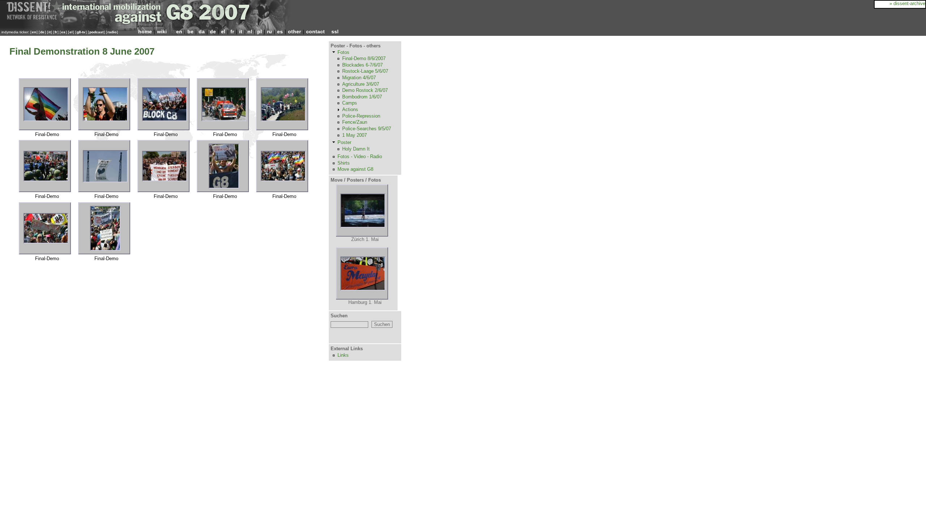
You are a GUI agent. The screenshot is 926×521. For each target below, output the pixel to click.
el (71, 32)
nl (249, 31)
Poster (344, 142)
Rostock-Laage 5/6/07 (365, 71)
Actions (350, 109)
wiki (162, 31)
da (202, 31)
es (63, 32)
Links (343, 355)
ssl (335, 31)
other (294, 31)
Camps (349, 103)
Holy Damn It (356, 149)
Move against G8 (355, 169)
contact (315, 31)
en (34, 32)
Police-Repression (361, 116)
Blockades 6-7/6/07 (362, 65)
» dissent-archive (907, 3)
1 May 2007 (354, 135)
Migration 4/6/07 (359, 77)
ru (269, 31)
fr (56, 32)
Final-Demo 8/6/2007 (364, 58)
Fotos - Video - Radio (359, 156)
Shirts (343, 163)
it (49, 32)
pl (259, 31)
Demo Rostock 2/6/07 (365, 90)
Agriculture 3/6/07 (360, 84)
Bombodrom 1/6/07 (362, 96)
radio (111, 32)
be (190, 31)
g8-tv (81, 32)
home (145, 31)
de (42, 32)
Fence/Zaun (354, 122)
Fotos (343, 52)
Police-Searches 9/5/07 (366, 128)
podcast (96, 32)
